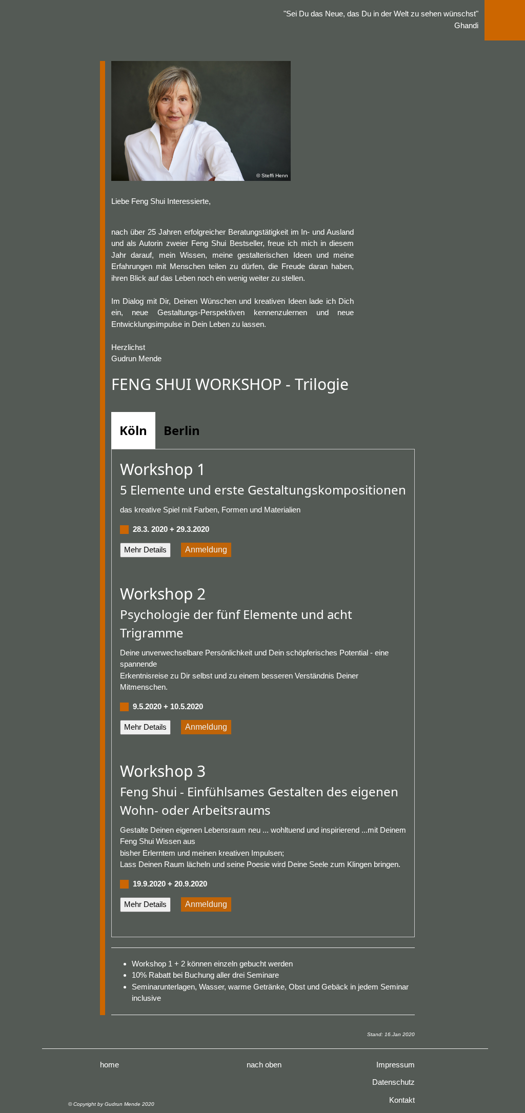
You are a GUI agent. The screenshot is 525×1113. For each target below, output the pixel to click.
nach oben (264, 1064)
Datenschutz (393, 1082)
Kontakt (402, 1100)
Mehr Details (145, 549)
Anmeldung (206, 549)
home (109, 1064)
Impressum (395, 1064)
